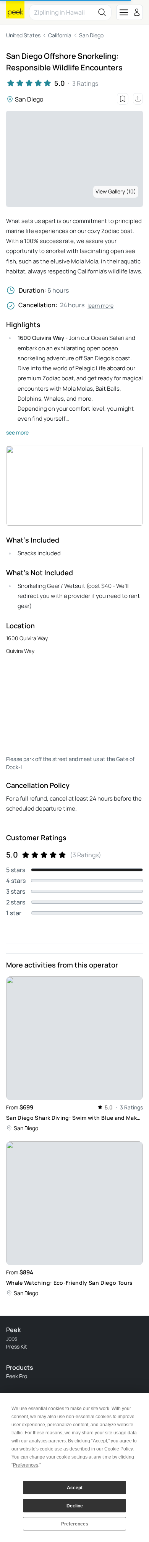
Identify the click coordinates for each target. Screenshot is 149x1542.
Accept (75, 1487)
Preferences (74, 1524)
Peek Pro (16, 1376)
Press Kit (16, 1346)
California (59, 35)
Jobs (11, 1338)
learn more (100, 305)
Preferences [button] (25, 1465)
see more (17, 432)
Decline (74, 1506)
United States (23, 35)
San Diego (91, 35)
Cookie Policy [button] (118, 1449)
